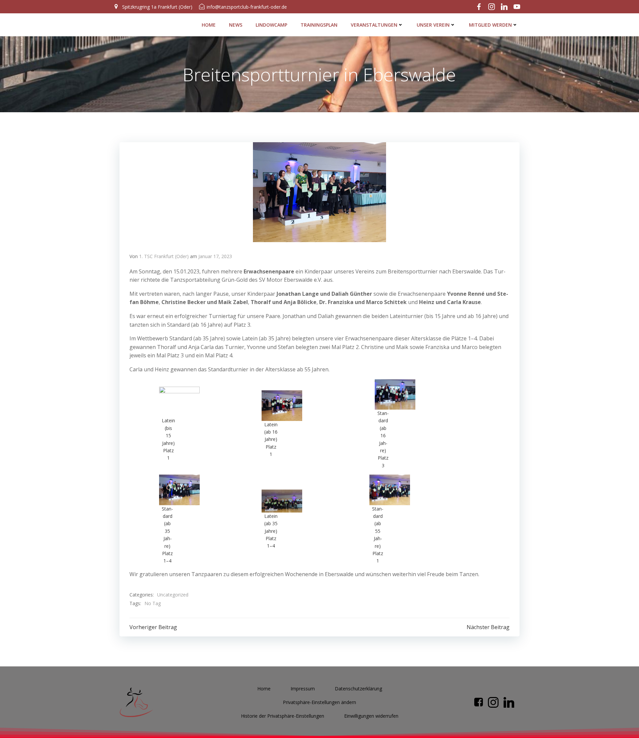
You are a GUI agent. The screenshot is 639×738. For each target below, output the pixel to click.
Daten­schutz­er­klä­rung (358, 688)
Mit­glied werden (490, 25)
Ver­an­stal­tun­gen (374, 25)
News (235, 25)
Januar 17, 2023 (215, 256)
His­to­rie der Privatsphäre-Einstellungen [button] (282, 716)
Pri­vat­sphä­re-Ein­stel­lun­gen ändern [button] (319, 702)
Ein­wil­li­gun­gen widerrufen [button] (371, 716)
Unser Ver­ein (433, 25)
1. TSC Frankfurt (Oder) (164, 256)
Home (209, 25)
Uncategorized (172, 594)
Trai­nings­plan (319, 25)
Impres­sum (303, 688)
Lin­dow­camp (271, 25)
